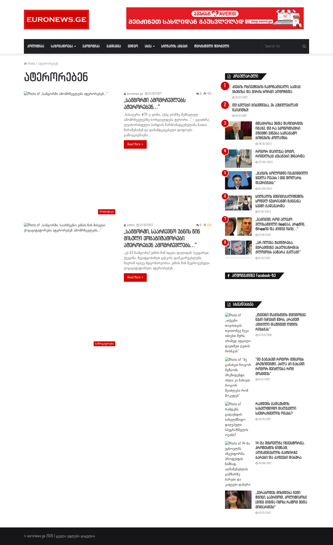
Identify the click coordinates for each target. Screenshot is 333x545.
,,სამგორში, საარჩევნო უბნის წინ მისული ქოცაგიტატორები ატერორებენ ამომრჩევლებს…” (162, 239)
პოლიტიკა (35, 46)
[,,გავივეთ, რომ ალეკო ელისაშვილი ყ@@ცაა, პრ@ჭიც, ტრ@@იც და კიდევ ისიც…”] (238, 226)
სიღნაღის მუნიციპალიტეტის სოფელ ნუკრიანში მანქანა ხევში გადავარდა (279, 201)
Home (31, 63)
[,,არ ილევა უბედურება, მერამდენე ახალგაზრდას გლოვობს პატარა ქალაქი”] (238, 250)
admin (130, 225)
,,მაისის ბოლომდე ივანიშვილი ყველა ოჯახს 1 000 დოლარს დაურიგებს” (281, 178)
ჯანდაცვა (114, 46)
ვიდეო (133, 46)
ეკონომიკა (91, 46)
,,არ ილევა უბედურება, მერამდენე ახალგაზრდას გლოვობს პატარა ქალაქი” (278, 247)
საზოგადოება (62, 46)
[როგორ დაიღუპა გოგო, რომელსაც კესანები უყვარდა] (238, 158)
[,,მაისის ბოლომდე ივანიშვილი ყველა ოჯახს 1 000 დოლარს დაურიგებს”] (238, 180)
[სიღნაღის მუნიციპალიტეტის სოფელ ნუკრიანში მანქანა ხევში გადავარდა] (238, 203)
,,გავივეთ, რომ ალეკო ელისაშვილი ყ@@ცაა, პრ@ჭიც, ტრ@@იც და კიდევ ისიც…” (280, 224)
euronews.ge (134, 93)
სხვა (148, 46)
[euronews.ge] (56, 19)
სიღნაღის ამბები (174, 46)
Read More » (135, 144)
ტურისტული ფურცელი (211, 46)
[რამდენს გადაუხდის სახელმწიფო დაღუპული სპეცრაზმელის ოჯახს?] (238, 420)
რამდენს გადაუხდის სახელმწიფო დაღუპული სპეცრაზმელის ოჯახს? (275, 409)
